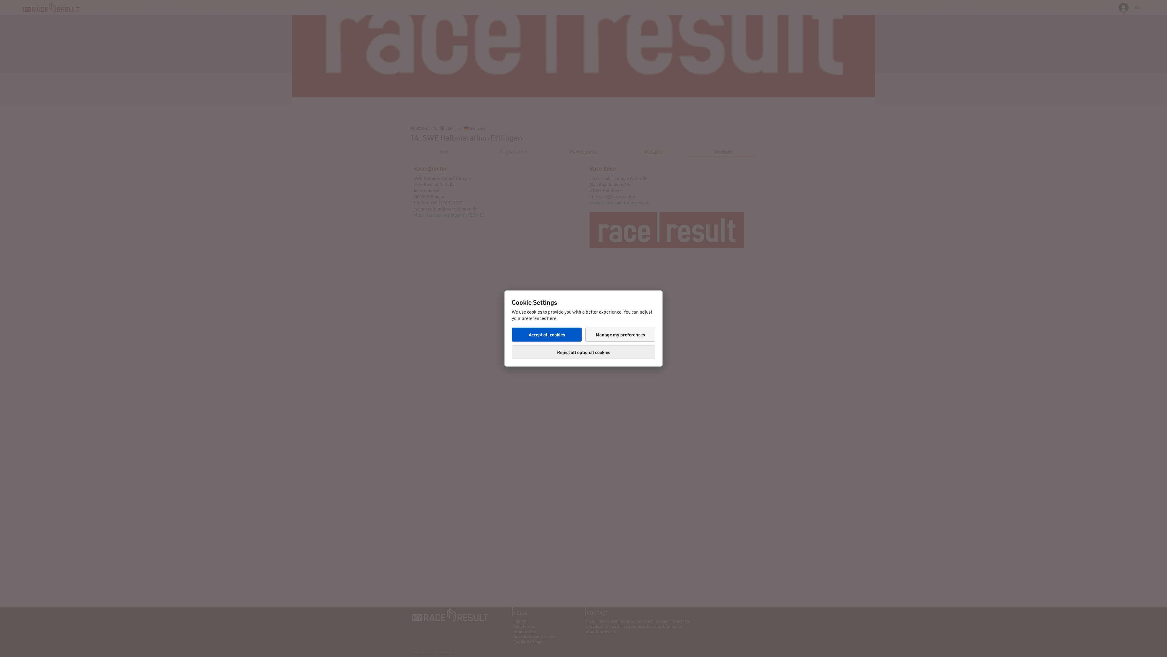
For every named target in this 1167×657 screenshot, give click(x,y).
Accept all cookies (547, 335)
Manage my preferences (620, 335)
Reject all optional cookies (583, 352)
